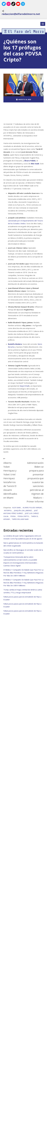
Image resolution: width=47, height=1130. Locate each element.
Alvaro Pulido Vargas (32, 507)
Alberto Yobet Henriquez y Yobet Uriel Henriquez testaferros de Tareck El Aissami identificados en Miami (10, 480)
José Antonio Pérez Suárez (20, 512)
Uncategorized (24, 112)
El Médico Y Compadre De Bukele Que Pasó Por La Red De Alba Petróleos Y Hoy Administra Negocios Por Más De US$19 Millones (23, 573)
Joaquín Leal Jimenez (23, 510)
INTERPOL (8, 510)
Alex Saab (16, 507)
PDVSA (13, 516)
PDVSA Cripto (23, 516)
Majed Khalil (24, 386)
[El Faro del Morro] (23, 31)
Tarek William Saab (20, 519)
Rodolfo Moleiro (15, 344)
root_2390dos (24, 106)
